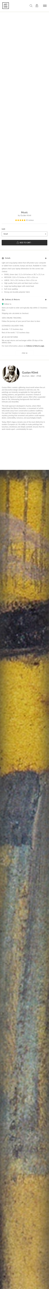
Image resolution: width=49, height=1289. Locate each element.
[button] (20, 220)
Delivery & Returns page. (35, 346)
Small (6, 234)
